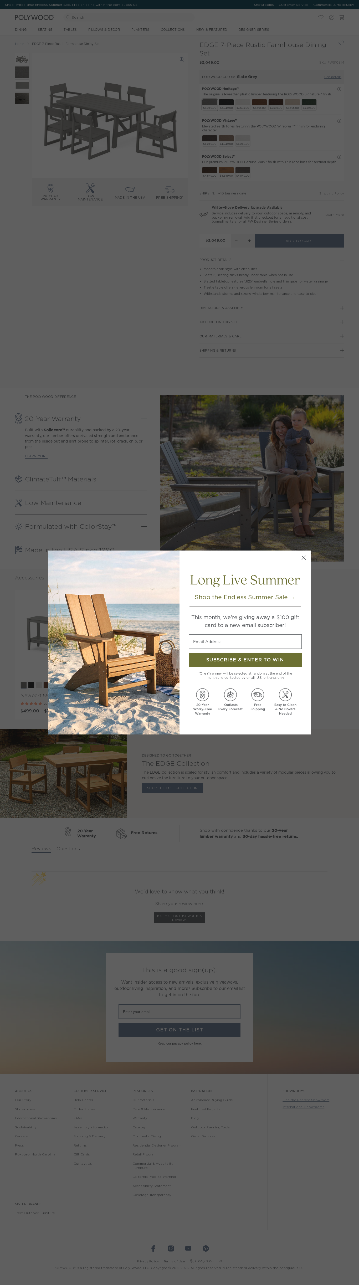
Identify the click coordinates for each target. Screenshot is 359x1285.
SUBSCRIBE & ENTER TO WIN (245, 660)
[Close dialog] (303, 557)
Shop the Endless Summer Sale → (245, 597)
